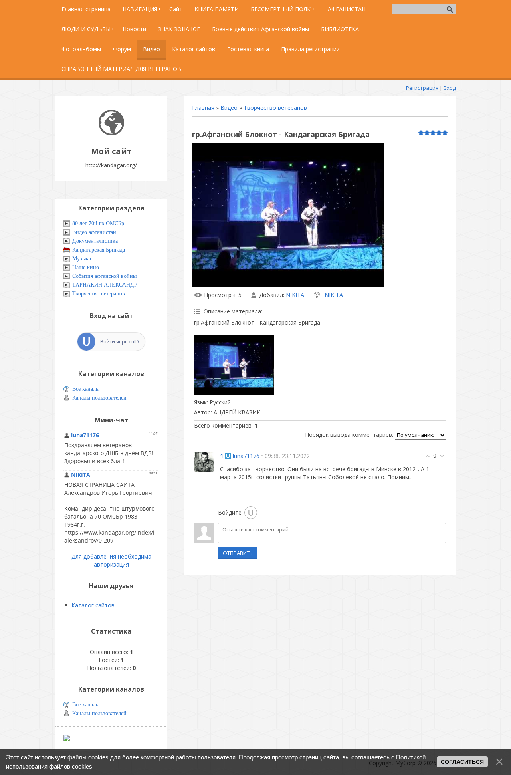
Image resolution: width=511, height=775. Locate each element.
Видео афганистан (94, 232)
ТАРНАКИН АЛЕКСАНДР (104, 285)
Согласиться (462, 762)
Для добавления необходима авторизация (111, 560)
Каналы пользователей (99, 398)
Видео (229, 107)
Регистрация (422, 87)
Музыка (81, 259)
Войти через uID (119, 341)
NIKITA (295, 295)
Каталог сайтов (93, 605)
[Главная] (111, 133)
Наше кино (85, 267)
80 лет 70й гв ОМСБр (98, 223)
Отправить (238, 553)
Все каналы (85, 389)
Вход (450, 87)
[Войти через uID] (250, 512)
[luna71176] (204, 460)
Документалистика (95, 241)
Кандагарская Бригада (98, 250)
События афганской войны (104, 276)
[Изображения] (234, 365)
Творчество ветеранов (275, 107)
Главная (203, 107)
